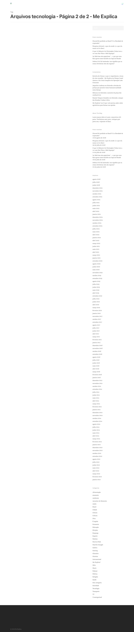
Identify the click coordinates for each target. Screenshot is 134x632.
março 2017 (96, 337)
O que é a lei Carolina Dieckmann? (38, 254)
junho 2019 (96, 287)
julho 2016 (96, 360)
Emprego (95, 533)
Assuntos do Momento (100, 501)
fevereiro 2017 (97, 340)
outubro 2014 (97, 418)
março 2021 (96, 255)
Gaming (95, 551)
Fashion (95, 539)
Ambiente (96, 498)
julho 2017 (96, 328)
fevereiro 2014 (97, 442)
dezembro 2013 (97, 447)
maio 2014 (96, 433)
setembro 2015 (97, 389)
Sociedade (36, 258)
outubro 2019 (97, 275)
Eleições (95, 530)
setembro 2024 (97, 226)
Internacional (37, 85)
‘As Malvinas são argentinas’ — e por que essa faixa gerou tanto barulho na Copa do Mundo (107, 57)
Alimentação (97, 492)
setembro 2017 (97, 322)
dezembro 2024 (98, 217)
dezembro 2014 (97, 412)
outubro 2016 (97, 351)
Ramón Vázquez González (101, 98)
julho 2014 (96, 427)
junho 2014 (96, 430)
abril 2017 (96, 334)
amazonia (96, 495)
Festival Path (97, 542)
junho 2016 (96, 363)
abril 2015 (96, 401)
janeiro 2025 (97, 214)
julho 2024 (96, 229)
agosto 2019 (96, 281)
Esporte (95, 536)
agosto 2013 (96, 459)
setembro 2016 (97, 354)
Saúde (94, 580)
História (95, 556)
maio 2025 (96, 208)
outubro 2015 (97, 386)
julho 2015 (96, 392)
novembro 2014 (97, 415)
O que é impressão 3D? (32, 419)
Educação (96, 527)
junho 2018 (96, 302)
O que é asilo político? (31, 82)
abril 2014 (96, 436)
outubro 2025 (97, 194)
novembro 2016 (97, 348)
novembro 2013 (97, 450)
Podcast (95, 571)
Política (95, 574)
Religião (95, 577)
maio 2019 (96, 290)
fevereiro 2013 (97, 477)
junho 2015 (96, 395)
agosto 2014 (96, 424)
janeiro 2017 (96, 343)
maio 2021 (96, 249)
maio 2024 (96, 232)
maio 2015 (96, 398)
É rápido (95, 521)
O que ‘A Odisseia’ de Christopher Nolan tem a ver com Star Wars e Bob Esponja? (107, 52)
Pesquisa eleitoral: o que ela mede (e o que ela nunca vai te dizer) (107, 47)
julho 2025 (96, 203)
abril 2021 (96, 252)
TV (93, 594)
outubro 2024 (97, 223)
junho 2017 (96, 331)
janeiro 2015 (96, 410)
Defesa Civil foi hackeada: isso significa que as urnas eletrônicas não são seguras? (107, 63)
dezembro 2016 (97, 345)
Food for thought (98, 545)
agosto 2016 (96, 357)
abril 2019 (96, 293)
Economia (36, 160)
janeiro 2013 (97, 480)
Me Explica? (97, 562)
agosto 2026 (96, 179)
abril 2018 (96, 305)
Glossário (96, 553)
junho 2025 (96, 205)
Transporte (96, 591)
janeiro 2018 (97, 313)
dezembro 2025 (97, 188)
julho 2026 (96, 182)
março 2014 (96, 439)
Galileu (95, 548)
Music (94, 568)
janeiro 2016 (97, 378)
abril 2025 (96, 211)
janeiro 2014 (97, 445)
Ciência (95, 513)
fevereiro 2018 (97, 310)
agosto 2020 (96, 264)
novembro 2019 (97, 273)
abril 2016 (96, 369)
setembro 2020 (97, 261)
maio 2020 (96, 270)
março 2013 (96, 474)
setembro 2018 (97, 296)
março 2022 (96, 243)
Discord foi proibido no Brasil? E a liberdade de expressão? (108, 42)
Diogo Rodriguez (26, 85)
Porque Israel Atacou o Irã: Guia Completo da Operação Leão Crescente (108, 80)
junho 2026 (96, 185)
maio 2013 (96, 468)
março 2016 (96, 372)
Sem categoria (97, 583)
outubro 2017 (97, 319)
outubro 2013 (97, 453)
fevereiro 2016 (97, 375)
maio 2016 (96, 366)
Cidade (95, 510)
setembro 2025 (97, 197)
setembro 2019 (97, 278)
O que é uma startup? (31, 157)
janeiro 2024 (97, 238)
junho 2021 (96, 246)
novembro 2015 (97, 383)
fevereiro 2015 (97, 407)
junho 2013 (96, 465)
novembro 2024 (98, 220)
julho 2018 (96, 299)
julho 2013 (96, 462)
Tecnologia (43, 160)
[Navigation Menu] (123, 4)
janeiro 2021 (97, 258)
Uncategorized (97, 597)
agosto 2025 (96, 200)
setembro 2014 (97, 421)
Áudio (94, 504)
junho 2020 (96, 267)
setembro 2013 (97, 456)
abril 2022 (96, 240)
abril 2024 (96, 235)
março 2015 (96, 404)
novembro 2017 (97, 316)
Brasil (94, 507)
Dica (94, 518)
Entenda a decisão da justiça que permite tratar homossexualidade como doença (107, 88)
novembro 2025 (98, 191)
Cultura (95, 516)
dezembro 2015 (97, 380)
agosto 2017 (96, 325)
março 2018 (96, 308)
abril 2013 (96, 471)
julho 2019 (96, 284)
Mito (94, 565)
